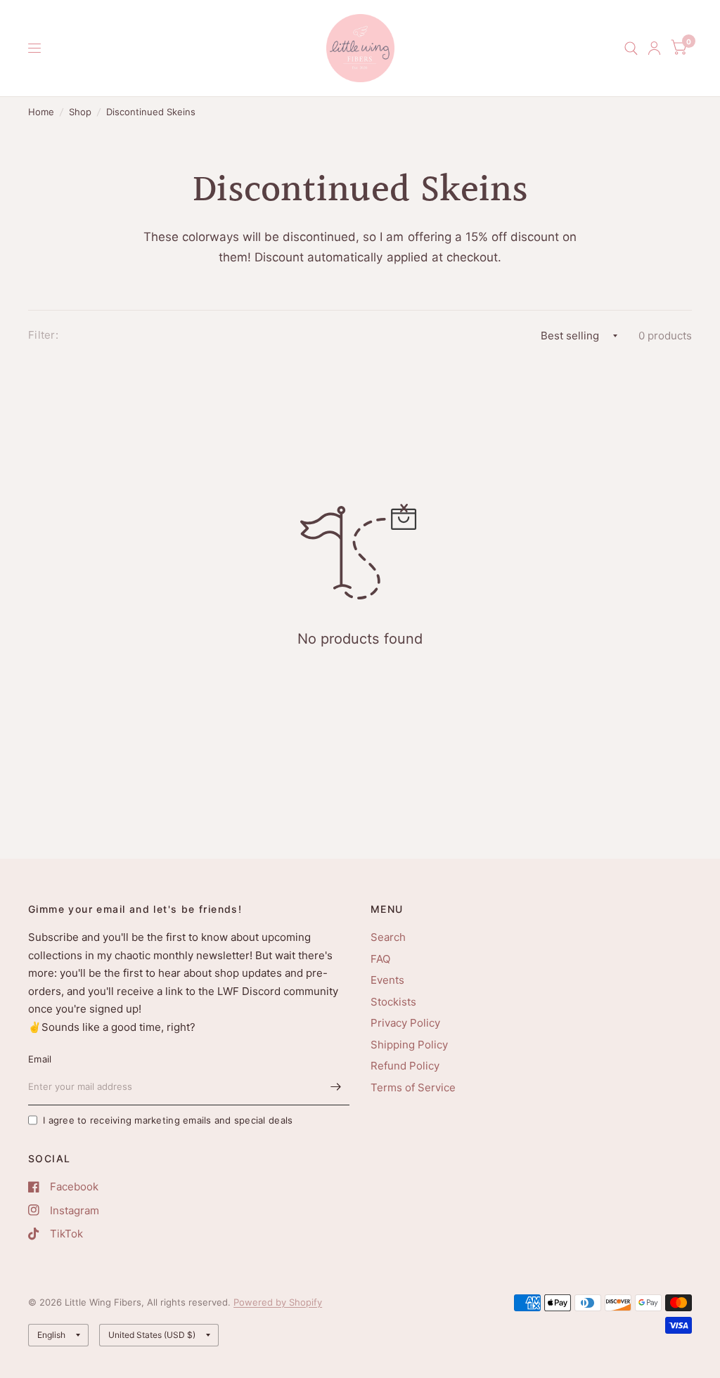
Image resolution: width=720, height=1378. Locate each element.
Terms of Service (413, 1087)
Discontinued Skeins (150, 111)
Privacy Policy (405, 1022)
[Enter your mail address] (335, 1087)
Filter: (43, 335)
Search (388, 937)
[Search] (631, 48)
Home (41, 111)
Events (387, 980)
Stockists (393, 1001)
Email (39, 1059)
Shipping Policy (409, 1044)
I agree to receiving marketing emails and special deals (167, 1120)
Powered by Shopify (277, 1302)
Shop (80, 111)
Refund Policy (405, 1065)
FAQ (380, 959)
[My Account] (654, 48)
